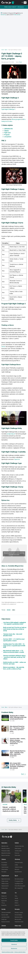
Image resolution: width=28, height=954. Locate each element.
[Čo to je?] (8, 2)
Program (7, 134)
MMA (13, 610)
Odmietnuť (14, 944)
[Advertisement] (14, 32)
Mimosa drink (18, 919)
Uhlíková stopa (4, 883)
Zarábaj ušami (18, 850)
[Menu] (25, 2)
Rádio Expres (18, 848)
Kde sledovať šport (19, 879)
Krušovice (17, 853)
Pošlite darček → (18, 14)
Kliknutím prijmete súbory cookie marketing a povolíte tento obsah (14, 418)
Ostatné (5, 804)
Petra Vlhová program (20, 885)
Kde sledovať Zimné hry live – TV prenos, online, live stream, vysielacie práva (17, 729)
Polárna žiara (4, 888)
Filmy (16, 896)
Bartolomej (3, 14)
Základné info (8, 128)
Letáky (16, 864)
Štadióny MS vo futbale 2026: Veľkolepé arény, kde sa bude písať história (18, 717)
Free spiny (3, 871)
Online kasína (4, 869)
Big (2, 900)
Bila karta (17, 869)
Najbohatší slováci (5, 879)
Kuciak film (4, 905)
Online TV (17, 905)
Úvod (2, 49)
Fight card (7, 132)
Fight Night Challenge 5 (8, 109)
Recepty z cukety (19, 912)
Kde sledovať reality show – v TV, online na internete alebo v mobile (13, 651)
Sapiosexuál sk (5, 885)
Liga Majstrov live (19, 883)
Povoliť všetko (14, 940)
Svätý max (3, 919)
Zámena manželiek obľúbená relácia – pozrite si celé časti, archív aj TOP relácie (14, 657)
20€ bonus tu (20, 7)
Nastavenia (14, 948)
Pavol (20, 62)
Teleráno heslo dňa (19, 846)
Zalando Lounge (18, 867)
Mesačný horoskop (5, 853)
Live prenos (7, 136)
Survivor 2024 (4, 914)
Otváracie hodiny (19, 862)
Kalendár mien (4, 846)
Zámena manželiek (6, 912)
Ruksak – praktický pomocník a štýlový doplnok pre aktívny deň (11, 809)
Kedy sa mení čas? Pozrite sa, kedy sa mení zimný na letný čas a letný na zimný (14, 629)
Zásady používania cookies (8, 952)
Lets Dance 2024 (5, 917)
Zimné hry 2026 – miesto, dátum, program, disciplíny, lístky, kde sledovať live (17, 741)
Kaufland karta (18, 871)
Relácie (16, 900)
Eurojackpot (4, 864)
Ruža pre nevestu (5, 921)
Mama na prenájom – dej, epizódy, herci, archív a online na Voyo (13, 668)
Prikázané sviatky (5, 850)
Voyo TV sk (4, 898)
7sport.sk (17, 459)
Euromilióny (4, 862)
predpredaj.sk (11, 434)
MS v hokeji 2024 (19, 888)
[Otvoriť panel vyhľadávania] (22, 2)
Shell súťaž (17, 855)
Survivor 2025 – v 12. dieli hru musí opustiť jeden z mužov (13, 639)
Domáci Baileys (18, 914)
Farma (3, 346)
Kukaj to (3, 896)
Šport (6, 49)
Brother (5, 900)
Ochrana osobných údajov (20, 952)
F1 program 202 (18, 881)
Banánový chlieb (18, 917)
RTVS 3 (16, 903)
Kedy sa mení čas (5, 855)
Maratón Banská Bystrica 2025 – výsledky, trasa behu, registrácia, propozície (17, 753)
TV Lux (3, 903)
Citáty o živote (4, 881)
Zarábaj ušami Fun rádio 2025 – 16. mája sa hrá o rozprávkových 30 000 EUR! (14, 645)
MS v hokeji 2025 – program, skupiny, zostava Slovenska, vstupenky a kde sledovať (18, 765)
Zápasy (6, 130)
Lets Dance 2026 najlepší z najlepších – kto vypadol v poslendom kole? (14, 623)
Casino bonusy (4, 867)
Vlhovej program (16, 119)
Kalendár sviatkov (5, 848)
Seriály (16, 898)
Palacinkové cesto (19, 921)
